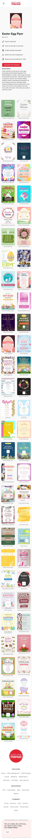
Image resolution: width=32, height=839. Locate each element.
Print (4, 790)
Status (16, 810)
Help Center (25, 790)
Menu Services (24, 780)
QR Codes (6, 780)
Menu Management (13, 773)
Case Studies (11, 790)
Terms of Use (14, 807)
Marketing (14, 776)
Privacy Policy (24, 807)
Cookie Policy (13, 828)
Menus (3, 773)
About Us (13, 803)
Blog (18, 790)
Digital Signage (26, 773)
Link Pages (14, 780)
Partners (25, 803)
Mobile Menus (23, 776)
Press (19, 803)
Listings (6, 776)
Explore (16, 793)
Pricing (6, 803)
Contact (6, 807)
